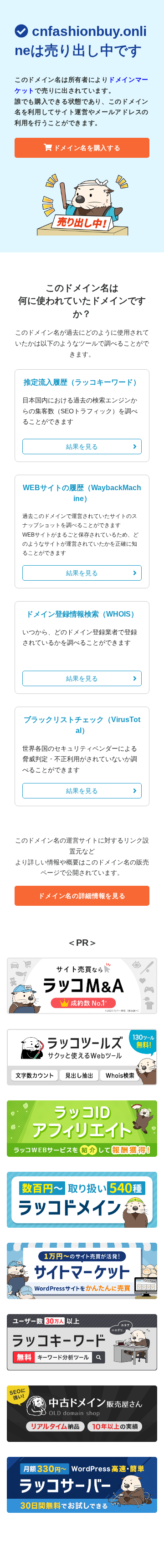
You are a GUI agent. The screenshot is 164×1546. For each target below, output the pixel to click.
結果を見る (82, 446)
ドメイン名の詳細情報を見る (81, 895)
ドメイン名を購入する (87, 147)
